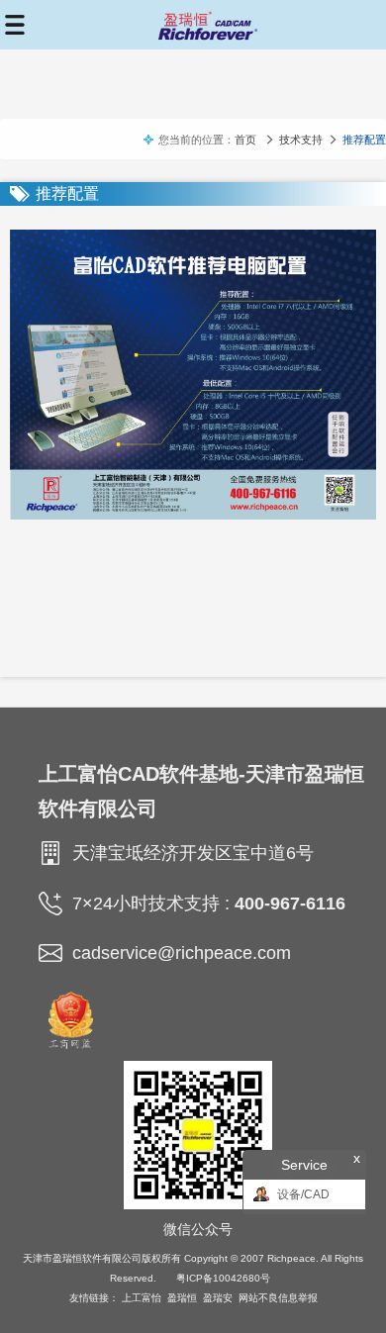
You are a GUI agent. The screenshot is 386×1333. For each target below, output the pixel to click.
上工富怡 (141, 1297)
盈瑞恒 (182, 1297)
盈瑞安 (218, 1297)
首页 (245, 139)
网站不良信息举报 (278, 1297)
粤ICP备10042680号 (223, 1278)
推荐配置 (364, 139)
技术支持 (301, 139)
